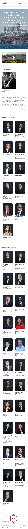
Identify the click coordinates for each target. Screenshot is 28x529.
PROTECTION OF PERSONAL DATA (7, 525)
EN (20, 3)
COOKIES (24, 525)
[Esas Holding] (4, 3)
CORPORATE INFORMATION (6, 527)
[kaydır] (14, 43)
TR (22, 3)
